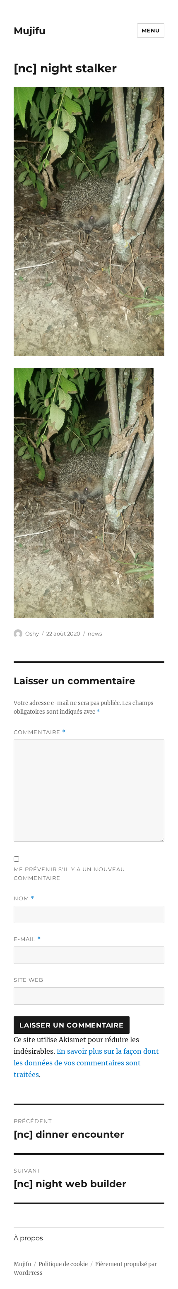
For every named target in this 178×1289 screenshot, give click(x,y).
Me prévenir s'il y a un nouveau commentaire (69, 873)
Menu (151, 30)
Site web (28, 979)
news (95, 633)
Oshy (32, 633)
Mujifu (30, 31)
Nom (24, 898)
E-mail (27, 939)
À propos (28, 1238)
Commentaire (40, 732)
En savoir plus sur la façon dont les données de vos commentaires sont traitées (86, 1063)
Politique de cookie (63, 1264)
